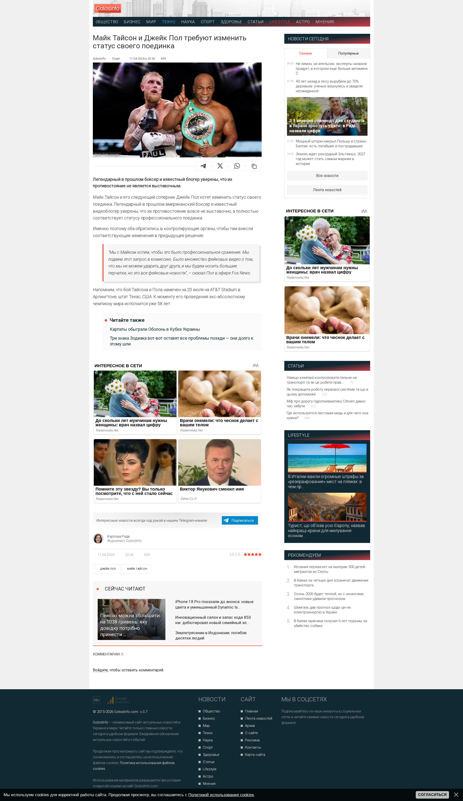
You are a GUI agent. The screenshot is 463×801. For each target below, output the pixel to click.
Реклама (252, 740)
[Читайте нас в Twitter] (302, 736)
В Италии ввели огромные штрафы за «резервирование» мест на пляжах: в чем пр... (326, 481)
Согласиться (432, 795)
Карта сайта (255, 755)
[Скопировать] (254, 166)
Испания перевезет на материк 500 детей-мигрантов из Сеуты (330, 569)
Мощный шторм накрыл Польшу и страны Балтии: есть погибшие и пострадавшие (331, 143)
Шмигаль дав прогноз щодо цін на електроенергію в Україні (322, 609)
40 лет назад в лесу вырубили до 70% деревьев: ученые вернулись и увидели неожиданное (329, 86)
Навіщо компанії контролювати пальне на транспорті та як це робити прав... (322, 380)
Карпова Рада (118, 536)
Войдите (100, 670)
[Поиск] (344, 8)
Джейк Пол (108, 568)
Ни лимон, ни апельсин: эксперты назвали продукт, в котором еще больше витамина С (332, 69)
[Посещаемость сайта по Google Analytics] (119, 700)
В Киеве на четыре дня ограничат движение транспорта (331, 582)
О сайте (251, 733)
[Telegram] (203, 166)
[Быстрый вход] (362, 8)
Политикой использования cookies (221, 795)
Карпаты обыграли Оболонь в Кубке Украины (155, 329)
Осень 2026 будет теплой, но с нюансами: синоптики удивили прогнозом (329, 596)
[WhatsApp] (237, 166)
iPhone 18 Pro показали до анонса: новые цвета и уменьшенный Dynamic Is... (214, 604)
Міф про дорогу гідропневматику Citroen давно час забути (326, 403)
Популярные (348, 53)
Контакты (253, 747)
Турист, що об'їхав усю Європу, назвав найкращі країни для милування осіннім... (326, 530)
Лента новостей (327, 190)
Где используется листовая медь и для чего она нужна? (327, 415)
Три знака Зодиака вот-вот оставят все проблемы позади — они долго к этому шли (181, 341)
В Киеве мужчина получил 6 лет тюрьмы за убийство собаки (330, 623)
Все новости (327, 175)
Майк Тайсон (137, 568)
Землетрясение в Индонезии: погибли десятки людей (210, 635)
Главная (251, 711)
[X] (220, 166)
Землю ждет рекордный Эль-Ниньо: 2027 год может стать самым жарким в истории (330, 159)
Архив (250, 726)
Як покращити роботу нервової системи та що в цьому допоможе (327, 391)
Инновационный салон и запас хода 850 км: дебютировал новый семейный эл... (213, 620)
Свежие (305, 53)
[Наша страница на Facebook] (286, 736)
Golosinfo (107, 8)
